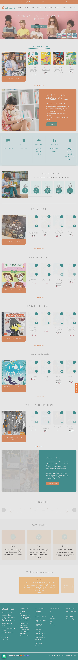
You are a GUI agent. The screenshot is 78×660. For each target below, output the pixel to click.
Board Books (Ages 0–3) (40, 621)
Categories (38, 611)
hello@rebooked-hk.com (41, 351)
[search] (64, 7)
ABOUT (52, 614)
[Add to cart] (36, 62)
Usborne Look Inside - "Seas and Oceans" (59, 329)
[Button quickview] (36, 53)
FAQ (51, 621)
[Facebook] (64, 2)
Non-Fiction (38, 639)
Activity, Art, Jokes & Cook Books (40, 617)
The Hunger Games (58, 427)
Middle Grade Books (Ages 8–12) (40, 632)
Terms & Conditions (71, 611)
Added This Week (39, 614)
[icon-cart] (71, 7)
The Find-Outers (71, 279)
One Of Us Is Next (33, 427)
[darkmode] (74, 7)
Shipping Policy (70, 619)
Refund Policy (69, 616)
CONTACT (52, 626)
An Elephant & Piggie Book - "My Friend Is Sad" (59, 232)
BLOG (51, 623)
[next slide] (74, 510)
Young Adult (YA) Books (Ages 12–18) (40, 636)
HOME (51, 611)
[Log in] (67, 8)
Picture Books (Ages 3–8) (39, 624)
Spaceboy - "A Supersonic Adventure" (71, 378)
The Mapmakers (33, 376)
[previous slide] (4, 510)
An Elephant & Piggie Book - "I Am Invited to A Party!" (46, 69)
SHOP (51, 616)
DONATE (52, 619)
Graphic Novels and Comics (39, 642)
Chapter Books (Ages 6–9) (39, 628)
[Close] (56, 301)
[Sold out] (61, 274)
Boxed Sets (38, 646)
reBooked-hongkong (59, 655)
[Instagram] (66, 2)
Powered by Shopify (71, 655)
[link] (43, 85)
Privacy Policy (69, 614)
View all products (38, 85)
